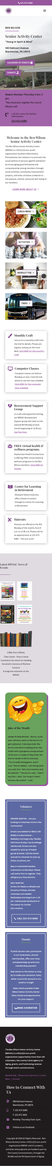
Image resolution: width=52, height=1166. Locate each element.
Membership (11, 1075)
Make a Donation (27, 1007)
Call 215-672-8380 (27, 918)
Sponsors (34, 1075)
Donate (11, 72)
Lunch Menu (24, 211)
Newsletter (24, 272)
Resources (23, 1075)
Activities (24, 242)
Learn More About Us (24, 189)
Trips (24, 303)
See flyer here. (20, 432)
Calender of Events (18, 62)
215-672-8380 (19, 120)
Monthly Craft (23, 335)
